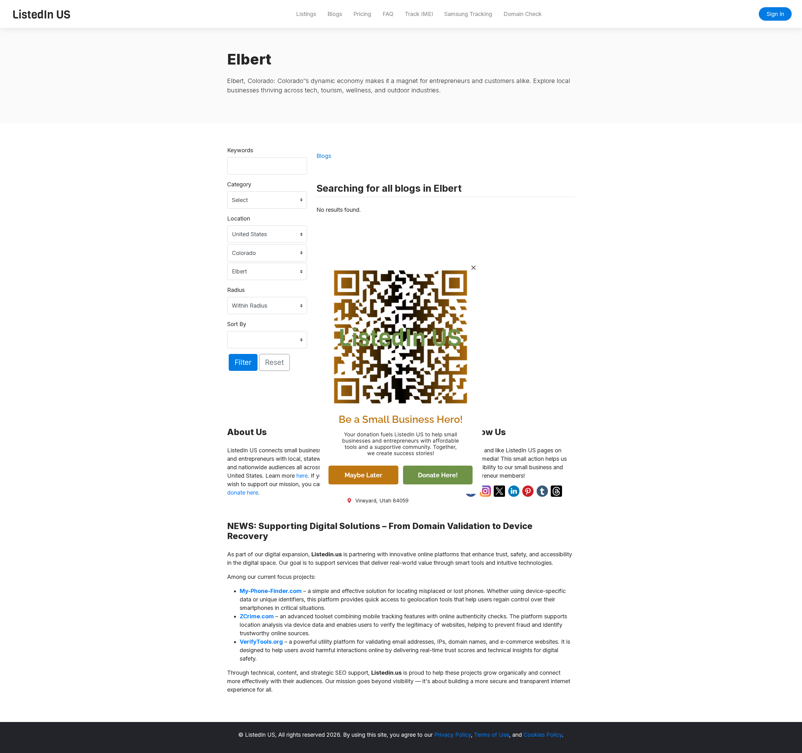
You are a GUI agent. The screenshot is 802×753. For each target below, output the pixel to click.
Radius (236, 290)
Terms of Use (491, 734)
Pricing (362, 14)
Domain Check (522, 14)
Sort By (236, 324)
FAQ (388, 14)
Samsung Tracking (468, 14)
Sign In (775, 14)
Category (239, 184)
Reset (274, 362)
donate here (242, 492)
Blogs (334, 14)
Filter (243, 362)
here (302, 475)
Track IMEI (419, 14)
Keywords (240, 150)
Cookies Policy (542, 734)
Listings (306, 14)
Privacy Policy (452, 734)
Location (238, 218)
